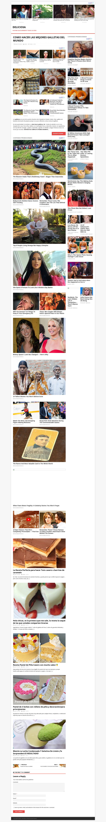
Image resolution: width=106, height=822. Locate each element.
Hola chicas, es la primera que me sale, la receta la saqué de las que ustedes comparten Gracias (39, 621)
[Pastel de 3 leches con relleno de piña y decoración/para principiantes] (39, 704)
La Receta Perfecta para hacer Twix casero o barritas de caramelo (38, 571)
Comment (15, 782)
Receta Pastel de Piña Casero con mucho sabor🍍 (35, 665)
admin (25, 44)
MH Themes (34, 818)
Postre (31, 44)
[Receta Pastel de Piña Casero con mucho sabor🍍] (39, 662)
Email (14, 798)
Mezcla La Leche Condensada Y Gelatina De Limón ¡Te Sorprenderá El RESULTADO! (37, 752)
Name (14, 794)
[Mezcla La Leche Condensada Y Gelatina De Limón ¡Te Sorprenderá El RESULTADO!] (39, 748)
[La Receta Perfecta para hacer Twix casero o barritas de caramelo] (39, 567)
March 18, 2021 (18, 44)
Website (15, 803)
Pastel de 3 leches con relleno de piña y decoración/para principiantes (39, 707)
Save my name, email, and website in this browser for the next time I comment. (35, 807)
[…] (29, 578)
